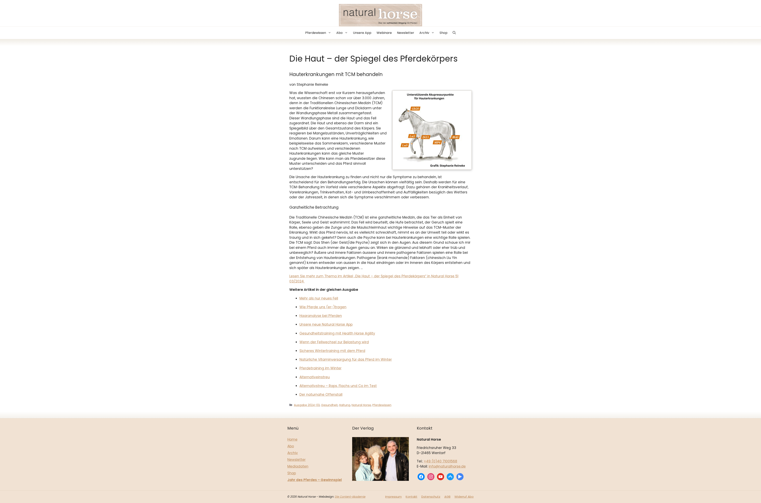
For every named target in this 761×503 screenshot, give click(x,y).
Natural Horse (361, 405)
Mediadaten (297, 466)
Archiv (424, 32)
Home (292, 439)
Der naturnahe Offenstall (320, 394)
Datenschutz (430, 496)
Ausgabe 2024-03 (307, 405)
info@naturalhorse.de (447, 466)
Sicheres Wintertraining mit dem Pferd (332, 350)
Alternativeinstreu (314, 377)
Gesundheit (329, 405)
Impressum (393, 496)
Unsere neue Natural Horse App (326, 324)
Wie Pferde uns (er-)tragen (322, 307)
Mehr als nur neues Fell (318, 298)
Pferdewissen (315, 32)
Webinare (384, 32)
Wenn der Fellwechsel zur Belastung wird (334, 342)
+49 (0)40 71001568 (440, 461)
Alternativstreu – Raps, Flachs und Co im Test (338, 385)
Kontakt (411, 496)
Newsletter (405, 32)
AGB (447, 496)
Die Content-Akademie (350, 497)
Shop (443, 32)
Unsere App (362, 32)
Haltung (344, 405)
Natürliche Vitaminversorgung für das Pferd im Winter (345, 359)
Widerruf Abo (464, 496)
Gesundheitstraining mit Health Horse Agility (337, 333)
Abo (339, 32)
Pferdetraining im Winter (320, 368)
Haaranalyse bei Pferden (320, 315)
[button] (454, 33)
